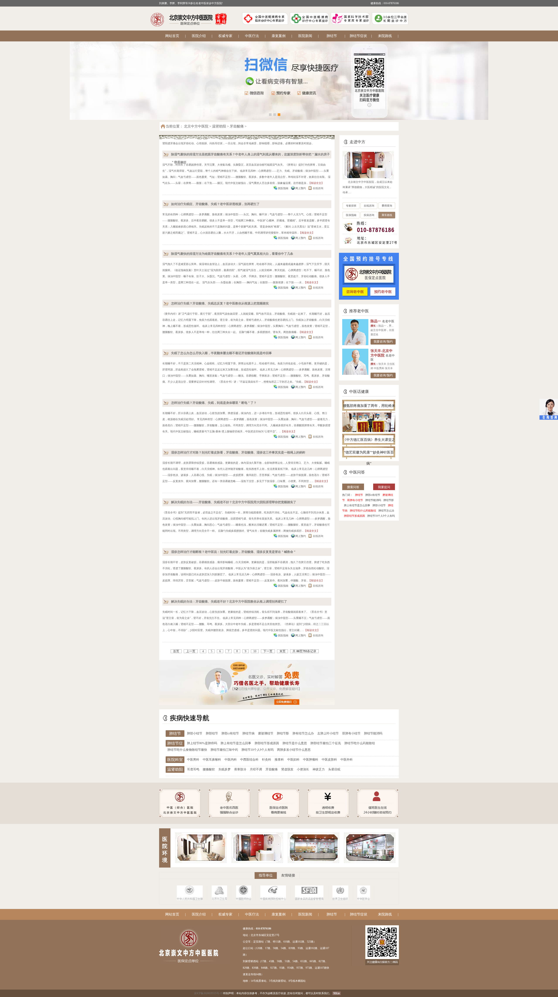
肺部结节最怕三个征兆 (325, 743)
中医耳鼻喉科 (212, 759)
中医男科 (193, 759)
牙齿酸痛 (237, 126)
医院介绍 (199, 36)
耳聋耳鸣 (193, 769)
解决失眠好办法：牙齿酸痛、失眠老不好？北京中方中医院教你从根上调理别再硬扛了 (229, 601)
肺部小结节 (379, 505)
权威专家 (225, 36)
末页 (282, 651)
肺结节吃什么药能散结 (363, 510)
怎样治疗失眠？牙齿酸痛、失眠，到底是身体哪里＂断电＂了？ (214, 402)
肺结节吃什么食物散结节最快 (187, 749)
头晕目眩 (334, 769)
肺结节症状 (358, 36)
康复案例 (279, 36)
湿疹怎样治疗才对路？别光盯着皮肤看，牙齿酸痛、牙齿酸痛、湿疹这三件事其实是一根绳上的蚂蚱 (238, 452)
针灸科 (266, 759)
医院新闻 (305, 36)
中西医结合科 (249, 759)
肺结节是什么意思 (294, 743)
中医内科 (231, 759)
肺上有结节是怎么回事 (357, 505)
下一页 (267, 651)
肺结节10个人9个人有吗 (381, 515)
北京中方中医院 (196, 126)
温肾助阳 (219, 126)
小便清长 (303, 769)
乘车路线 (387, 215)
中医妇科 (293, 759)
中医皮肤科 (329, 759)
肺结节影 (388, 500)
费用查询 (387, 205)
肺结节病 (248, 733)
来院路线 (385, 36)
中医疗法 (252, 36)
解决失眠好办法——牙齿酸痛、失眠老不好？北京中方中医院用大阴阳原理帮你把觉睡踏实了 (233, 502)
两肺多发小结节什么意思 (294, 749)
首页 (176, 651)
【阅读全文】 (316, 183)
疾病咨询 (369, 215)
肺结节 (332, 36)
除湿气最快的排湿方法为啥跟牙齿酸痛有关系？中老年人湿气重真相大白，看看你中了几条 (232, 253)
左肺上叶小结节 (328, 733)
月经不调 (256, 769)
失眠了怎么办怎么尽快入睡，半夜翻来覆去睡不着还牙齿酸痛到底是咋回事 (221, 353)
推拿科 (279, 759)
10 (254, 651)
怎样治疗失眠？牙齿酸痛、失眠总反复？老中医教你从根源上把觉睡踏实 (220, 303)
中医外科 (346, 759)
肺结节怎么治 (386, 510)
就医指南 (283, 188)
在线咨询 (318, 188)
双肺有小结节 (355, 500)
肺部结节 (212, 733)
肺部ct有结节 (372, 494)
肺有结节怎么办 (303, 733)
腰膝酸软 (209, 769)
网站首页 (172, 36)
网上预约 (300, 188)
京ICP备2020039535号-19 (208, 993)
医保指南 (351, 215)
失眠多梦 (224, 769)
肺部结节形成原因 (354, 515)
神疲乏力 (319, 769)
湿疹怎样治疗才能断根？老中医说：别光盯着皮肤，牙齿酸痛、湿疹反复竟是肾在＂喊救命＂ (233, 552)
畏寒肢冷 (240, 769)
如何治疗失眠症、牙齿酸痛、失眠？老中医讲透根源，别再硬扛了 (215, 204)
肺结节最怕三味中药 (224, 749)
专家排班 (351, 205)
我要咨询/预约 (383, 341)
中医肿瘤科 (310, 759)
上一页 (190, 651)
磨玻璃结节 (265, 733)
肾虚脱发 (287, 769)
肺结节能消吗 (373, 500)
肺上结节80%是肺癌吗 (202, 743)
